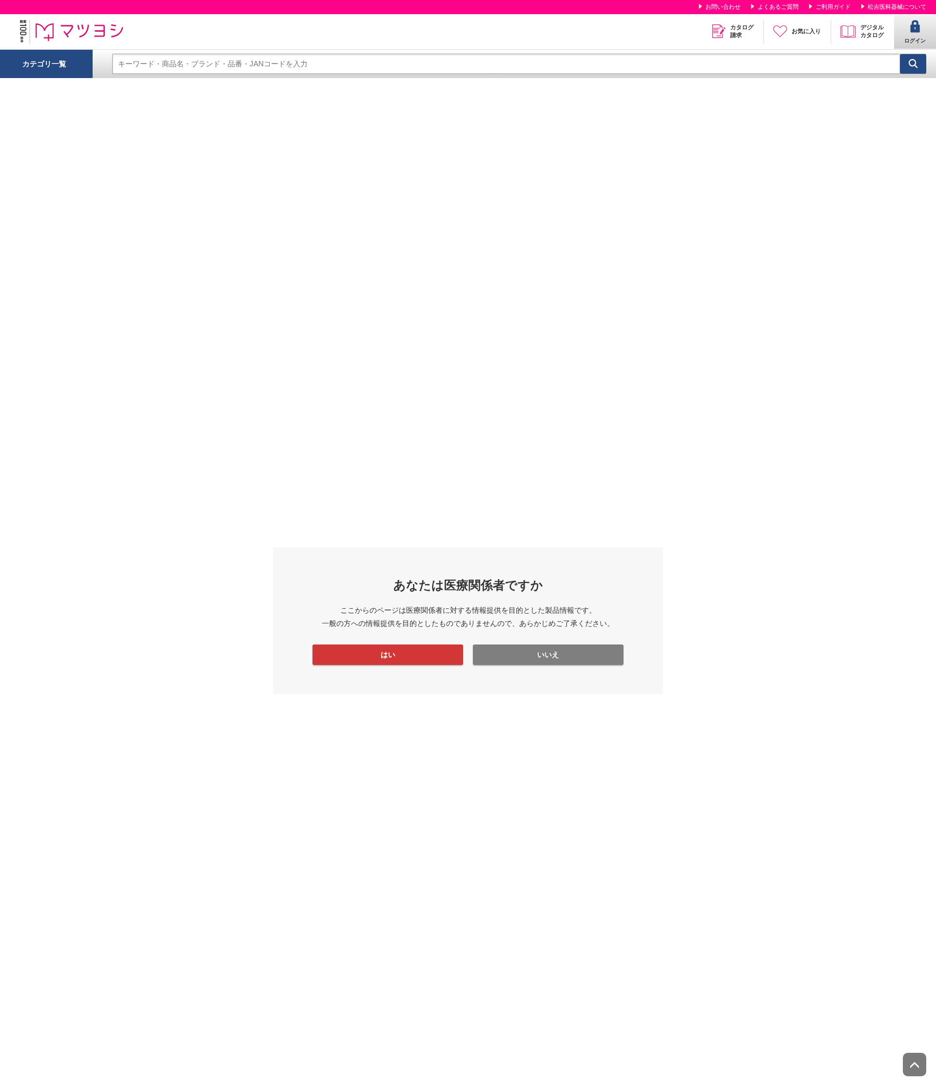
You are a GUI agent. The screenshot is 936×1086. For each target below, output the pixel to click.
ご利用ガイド (833, 6)
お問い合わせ (723, 6)
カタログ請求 (742, 31)
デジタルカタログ (872, 31)
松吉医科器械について (897, 6)
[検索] (913, 64)
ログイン (915, 40)
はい (388, 654)
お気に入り (806, 31)
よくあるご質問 (778, 6)
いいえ (548, 654)
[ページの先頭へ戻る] (914, 1064)
